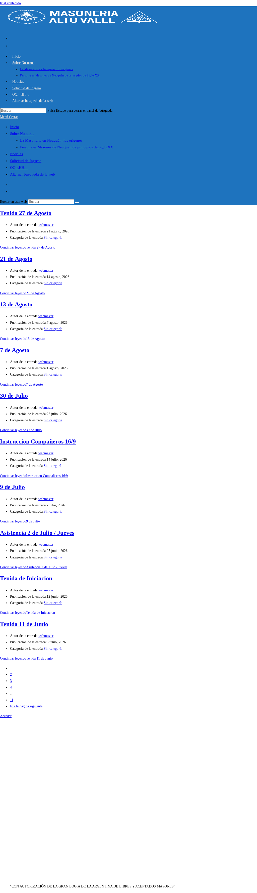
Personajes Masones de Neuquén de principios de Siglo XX (66, 147)
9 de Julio (12, 487)
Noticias (16, 154)
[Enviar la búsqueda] (77, 202)
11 (11, 700)
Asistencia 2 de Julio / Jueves (37, 533)
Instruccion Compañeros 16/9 (38, 441)
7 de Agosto (14, 350)
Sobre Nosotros (22, 134)
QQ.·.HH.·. (19, 168)
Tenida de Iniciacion (26, 578)
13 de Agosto (16, 304)
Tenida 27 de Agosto (25, 213)
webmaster (45, 225)
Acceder (6, 716)
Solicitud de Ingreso (25, 161)
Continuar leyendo (27, 247)
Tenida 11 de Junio (24, 624)
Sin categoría (53, 237)
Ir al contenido (10, 3)
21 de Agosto (16, 259)
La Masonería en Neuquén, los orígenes (51, 140)
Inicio (14, 127)
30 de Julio (14, 395)
